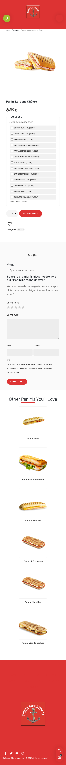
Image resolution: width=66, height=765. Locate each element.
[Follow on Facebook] (5, 753)
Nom (9, 345)
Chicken (24, 681)
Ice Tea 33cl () (23, 162)
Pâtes (55, 675)
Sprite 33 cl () (23, 191)
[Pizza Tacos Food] (33, 11)
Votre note (13, 303)
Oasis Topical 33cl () (26, 157)
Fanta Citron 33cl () (26, 151)
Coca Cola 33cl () (24, 128)
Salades (25, 675)
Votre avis (13, 315)
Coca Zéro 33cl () (24, 134)
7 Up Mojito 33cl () (25, 180)
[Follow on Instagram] (22, 753)
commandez (30, 213)
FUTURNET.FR (19, 758)
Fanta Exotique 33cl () (27, 168)
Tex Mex (38, 681)
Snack (11, 681)
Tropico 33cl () (23, 139)
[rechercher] (59, 751)
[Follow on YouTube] (16, 753)
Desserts (33, 687)
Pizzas (11, 675)
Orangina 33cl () (24, 185)
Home (8, 30)
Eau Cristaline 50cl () (26, 174)
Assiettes (41, 675)
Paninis (16, 30)
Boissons (53, 681)
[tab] (32, 255)
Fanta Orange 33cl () (26, 145)
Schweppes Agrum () (26, 197)
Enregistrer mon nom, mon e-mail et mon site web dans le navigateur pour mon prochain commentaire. (31, 368)
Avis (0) (32, 255)
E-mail (37, 345)
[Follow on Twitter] (11, 753)
